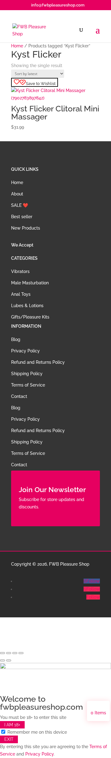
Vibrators (20, 271)
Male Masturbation (30, 282)
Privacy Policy (25, 350)
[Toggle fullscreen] (8, 653)
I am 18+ (12, 724)
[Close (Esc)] (20, 653)
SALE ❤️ (19, 205)
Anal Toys (21, 294)
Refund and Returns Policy (38, 362)
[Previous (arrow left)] (2, 660)
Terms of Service (28, 385)
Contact (19, 396)
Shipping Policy (27, 373)
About (17, 193)
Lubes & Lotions (27, 305)
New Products (25, 228)
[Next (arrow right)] (8, 660)
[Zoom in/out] (2, 653)
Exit (9, 739)
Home (17, 45)
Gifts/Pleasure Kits (30, 317)
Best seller (21, 216)
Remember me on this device (36, 732)
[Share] (14, 653)
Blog (15, 339)
